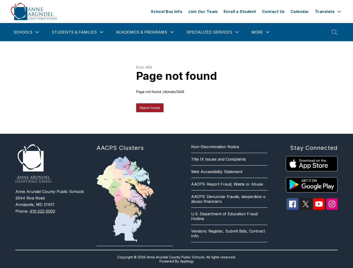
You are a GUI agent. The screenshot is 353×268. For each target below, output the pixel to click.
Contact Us (273, 11)
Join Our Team (203, 11)
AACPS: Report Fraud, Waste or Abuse (227, 184)
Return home (150, 108)
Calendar (300, 11)
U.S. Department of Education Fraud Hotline (224, 216)
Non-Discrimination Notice (215, 146)
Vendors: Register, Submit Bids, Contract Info (228, 233)
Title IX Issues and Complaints (218, 159)
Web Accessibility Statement (216, 171)
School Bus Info (167, 11)
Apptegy (187, 261)
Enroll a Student (240, 11)
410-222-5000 (42, 211)
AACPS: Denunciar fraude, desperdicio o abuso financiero (228, 199)
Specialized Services (209, 32)
